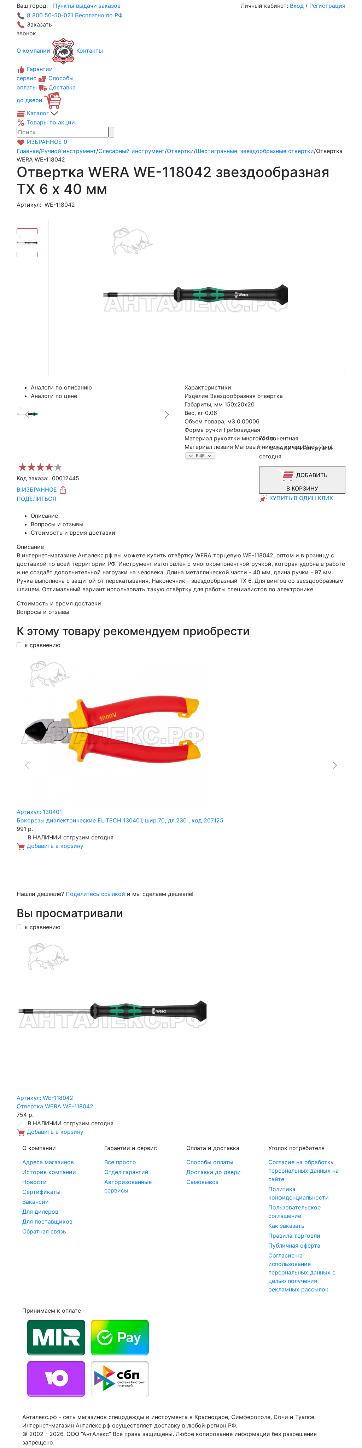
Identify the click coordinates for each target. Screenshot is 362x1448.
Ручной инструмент (68, 150)
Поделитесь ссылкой (95, 893)
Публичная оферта (294, 1245)
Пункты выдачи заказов (87, 5)
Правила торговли (294, 1235)
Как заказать (286, 1225)
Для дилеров (40, 1211)
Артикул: (29, 204)
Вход (297, 5)
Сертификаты (41, 1191)
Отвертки (180, 150)
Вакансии (35, 1201)
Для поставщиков (47, 1221)
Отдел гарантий (126, 1172)
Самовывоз (202, 1181)
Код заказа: (32, 478)
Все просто (120, 1162)
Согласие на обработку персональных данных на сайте (303, 1171)
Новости (34, 1181)
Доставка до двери (213, 1172)
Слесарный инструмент (131, 150)
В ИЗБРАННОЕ (38, 489)
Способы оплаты (209, 1162)
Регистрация (327, 5)
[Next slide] (166, 414)
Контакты (89, 50)
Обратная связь (44, 1231)
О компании (33, 50)
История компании (49, 1172)
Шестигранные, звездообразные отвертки (255, 150)
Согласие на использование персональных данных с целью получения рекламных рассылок (301, 1272)
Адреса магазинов (48, 1162)
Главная (28, 150)
